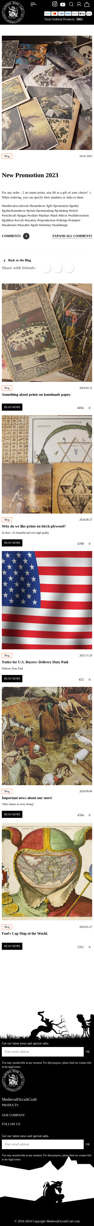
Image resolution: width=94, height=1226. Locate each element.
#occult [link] (19, 220)
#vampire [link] (74, 220)
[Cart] (87, 6)
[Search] (71, 4)
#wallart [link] (32, 215)
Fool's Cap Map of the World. (25, 933)
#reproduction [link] (46, 220)
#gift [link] (49, 206)
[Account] (79, 6)
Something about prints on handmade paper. (36, 394)
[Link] (33, 4)
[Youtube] (62, 4)
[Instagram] (55, 4)
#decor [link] (63, 215)
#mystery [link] (31, 220)
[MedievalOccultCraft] (13, 12)
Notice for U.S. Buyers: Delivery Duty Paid (35, 662)
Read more (12, 407)
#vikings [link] (61, 220)
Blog (7, 156)
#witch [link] (73, 210)
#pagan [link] (21, 215)
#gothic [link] (74, 206)
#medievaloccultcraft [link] (15, 206)
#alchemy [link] (45, 225)
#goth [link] (34, 225)
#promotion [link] (60, 206)
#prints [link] (30, 210)
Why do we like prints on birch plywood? (34, 526)
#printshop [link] (61, 210)
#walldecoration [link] (78, 215)
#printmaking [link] (45, 210)
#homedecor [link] (37, 206)
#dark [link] (54, 215)
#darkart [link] (44, 215)
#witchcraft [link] (9, 215)
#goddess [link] (7, 220)
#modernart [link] (9, 225)
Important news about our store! (27, 798)
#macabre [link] (24, 225)
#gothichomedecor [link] (14, 210)
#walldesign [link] (60, 225)
